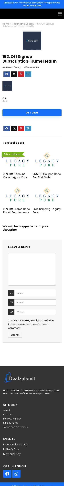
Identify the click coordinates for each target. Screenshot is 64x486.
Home (6, 23)
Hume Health (32, 67)
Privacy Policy (10, 422)
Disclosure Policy (12, 418)
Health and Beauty (23, 23)
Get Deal (32, 112)
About (6, 410)
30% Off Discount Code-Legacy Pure (15, 175)
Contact (7, 414)
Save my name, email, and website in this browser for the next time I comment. (31, 324)
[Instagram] (16, 474)
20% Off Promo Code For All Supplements (16, 210)
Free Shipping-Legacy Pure (47, 210)
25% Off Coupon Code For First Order (47, 175)
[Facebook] (7, 474)
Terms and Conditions (15, 427)
